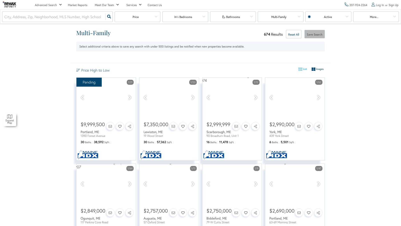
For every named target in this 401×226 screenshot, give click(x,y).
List (304, 69)
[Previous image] (82, 97)
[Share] (129, 126)
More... (374, 17)
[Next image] (130, 97)
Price (136, 17)
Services (131, 5)
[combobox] (4, 16)
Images (319, 69)
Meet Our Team (104, 5)
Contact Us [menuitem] (155, 5)
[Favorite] (120, 126)
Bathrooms (233, 17)
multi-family (278, 17)
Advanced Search (46, 5)
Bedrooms (185, 17)
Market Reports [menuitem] (77, 5)
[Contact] (110, 126)
